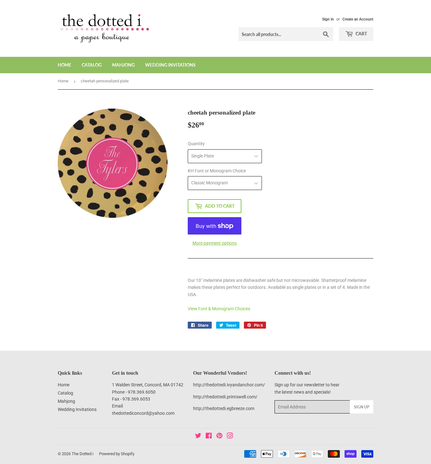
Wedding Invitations (170, 65)
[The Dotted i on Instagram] (230, 436)
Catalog (92, 65)
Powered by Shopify (116, 453)
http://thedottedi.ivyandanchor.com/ (229, 384)
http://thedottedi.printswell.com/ (225, 396)
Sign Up (361, 407)
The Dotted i (82, 453)
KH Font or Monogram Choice (217, 170)
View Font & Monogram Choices (219, 308)
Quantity (196, 143)
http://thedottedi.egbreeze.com (223, 408)
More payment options (214, 243)
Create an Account (357, 19)
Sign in (328, 19)
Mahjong (123, 65)
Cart (361, 33)
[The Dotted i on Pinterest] (219, 436)
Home (64, 65)
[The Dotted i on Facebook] (208, 436)
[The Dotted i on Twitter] (198, 436)
